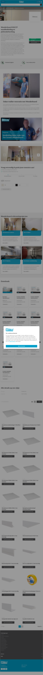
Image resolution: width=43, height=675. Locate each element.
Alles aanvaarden (21, 346)
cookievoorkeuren (12, 341)
